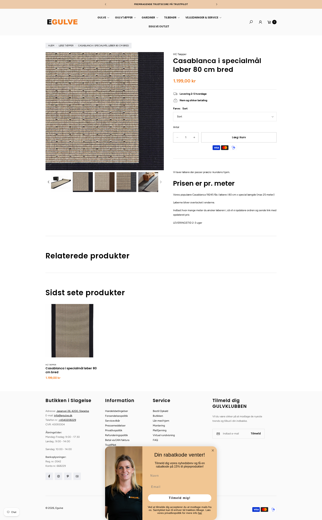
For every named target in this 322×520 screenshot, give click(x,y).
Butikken (158, 415)
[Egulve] (62, 22)
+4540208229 (67, 420)
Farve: (180, 108)
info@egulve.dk (63, 415)
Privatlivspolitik (113, 430)
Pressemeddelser (115, 425)
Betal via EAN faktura (117, 440)
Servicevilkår (112, 420)
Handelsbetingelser (116, 411)
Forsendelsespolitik (116, 415)
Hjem (51, 45)
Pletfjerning (159, 430)
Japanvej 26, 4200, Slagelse (72, 411)
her (200, 512)
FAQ (155, 440)
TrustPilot (110, 445)
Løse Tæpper (66, 45)
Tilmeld (256, 433)
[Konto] (260, 22)
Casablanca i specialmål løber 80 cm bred (71, 370)
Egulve (59, 508)
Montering (159, 425)
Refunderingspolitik (116, 435)
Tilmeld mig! (179, 498)
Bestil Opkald (160, 411)
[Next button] (216, 4)
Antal (176, 127)
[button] (103, 17)
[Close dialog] (213, 450)
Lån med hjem (161, 420)
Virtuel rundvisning (164, 435)
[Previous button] (105, 4)
